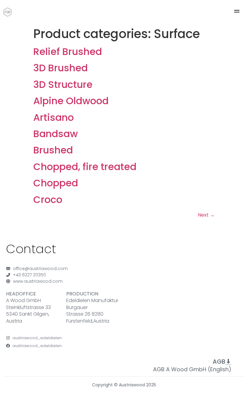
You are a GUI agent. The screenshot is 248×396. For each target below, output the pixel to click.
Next (206, 214)
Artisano (53, 117)
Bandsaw (55, 133)
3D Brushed (60, 68)
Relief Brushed (67, 51)
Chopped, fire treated (84, 166)
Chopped (55, 183)
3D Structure (63, 84)
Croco (47, 199)
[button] (237, 12)
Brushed (53, 150)
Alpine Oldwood (71, 101)
